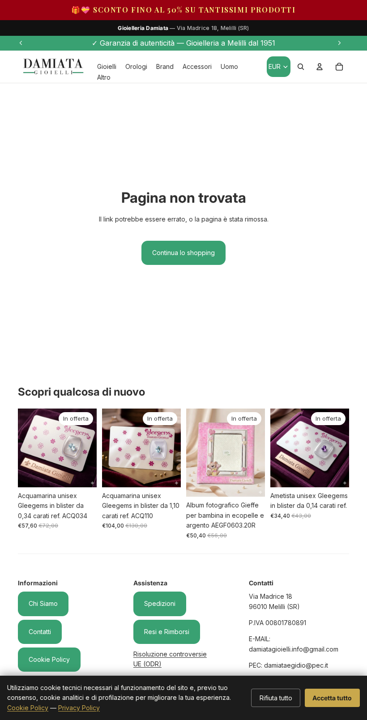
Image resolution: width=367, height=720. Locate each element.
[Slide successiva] (339, 43)
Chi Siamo (43, 603)
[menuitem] (104, 77)
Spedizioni (159, 603)
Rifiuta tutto (276, 698)
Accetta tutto (332, 698)
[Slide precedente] (21, 43)
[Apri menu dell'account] (319, 67)
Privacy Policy (79, 707)
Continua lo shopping (183, 252)
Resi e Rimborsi (166, 631)
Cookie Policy (49, 659)
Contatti (40, 631)
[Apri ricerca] (301, 67)
